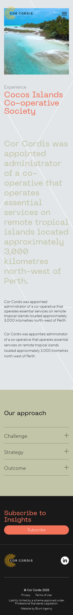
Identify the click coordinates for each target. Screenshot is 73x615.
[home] (16, 13)
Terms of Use (43, 595)
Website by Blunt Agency (36, 609)
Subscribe (37, 530)
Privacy (25, 595)
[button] (64, 13)
